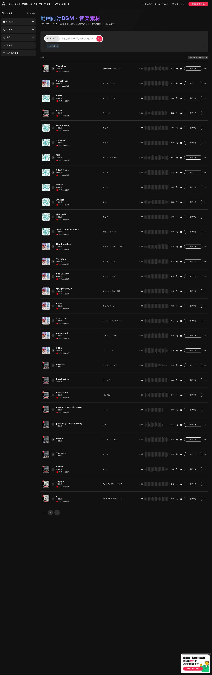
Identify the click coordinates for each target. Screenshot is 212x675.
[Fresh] (46, 113)
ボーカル (33, 4)
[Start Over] (46, 321)
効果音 (25, 4)
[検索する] (99, 39)
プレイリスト (45, 4)
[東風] (46, 157)
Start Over (61, 318)
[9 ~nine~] (46, 142)
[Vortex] (46, 187)
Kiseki (59, 303)
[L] (46, 499)
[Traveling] (46, 261)
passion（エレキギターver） (69, 423)
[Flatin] (46, 98)
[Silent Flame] (46, 172)
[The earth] (46, 454)
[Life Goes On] (46, 276)
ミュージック (14, 4)
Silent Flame (62, 170)
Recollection (62, 379)
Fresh (59, 110)
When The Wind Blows (67, 229)
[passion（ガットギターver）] (46, 410)
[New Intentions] (46, 246)
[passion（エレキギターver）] (46, 424)
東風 (58, 155)
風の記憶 (60, 199)
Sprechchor (62, 81)
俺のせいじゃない (64, 288)
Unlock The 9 (62, 125)
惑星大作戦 (61, 214)
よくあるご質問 (147, 4)
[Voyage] (46, 484)
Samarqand (62, 333)
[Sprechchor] (46, 83)
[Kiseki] (46, 306)
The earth (61, 453)
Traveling (61, 259)
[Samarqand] (46, 335)
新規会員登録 (198, 4)
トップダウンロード (61, 4)
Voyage (60, 481)
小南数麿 (59, 68)
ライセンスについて (161, 4)
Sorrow (60, 467)
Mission (60, 438)
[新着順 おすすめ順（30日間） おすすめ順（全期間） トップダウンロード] (198, 57)
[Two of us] (46, 68)
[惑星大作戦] (46, 217)
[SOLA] (46, 350)
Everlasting (62, 392)
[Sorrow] (46, 469)
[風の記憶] (46, 202)
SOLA (59, 348)
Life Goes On (62, 274)
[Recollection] (46, 380)
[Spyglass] (46, 365)
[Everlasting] (46, 395)
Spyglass (61, 364)
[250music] (3, 4)
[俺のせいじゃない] (46, 291)
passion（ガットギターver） (69, 407)
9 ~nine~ (60, 140)
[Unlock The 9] (46, 128)
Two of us (61, 66)
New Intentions (63, 244)
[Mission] (46, 439)
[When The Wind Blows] (46, 231)
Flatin (59, 96)
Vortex (59, 185)
